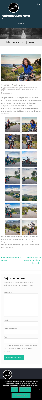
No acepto (25, 390)
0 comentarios (7, 93)
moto (24, 89)
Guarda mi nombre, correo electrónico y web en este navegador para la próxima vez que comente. (20, 348)
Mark (15, 85)
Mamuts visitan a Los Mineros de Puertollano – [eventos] (32, 260)
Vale (14, 390)
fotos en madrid (18, 87)
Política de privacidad (21, 395)
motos (29, 89)
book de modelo (8, 87)
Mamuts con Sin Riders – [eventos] (11, 259)
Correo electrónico (10, 329)
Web (5, 337)
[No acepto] (39, 390)
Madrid (26, 87)
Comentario (8, 292)
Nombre (6, 320)
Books (23, 85)
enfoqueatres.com (16, 16)
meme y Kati (33, 87)
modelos (19, 89)
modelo (3, 89)
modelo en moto (11, 89)
